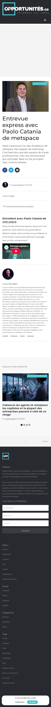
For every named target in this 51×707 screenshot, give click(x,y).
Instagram (30, 336)
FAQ (3, 564)
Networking (6, 653)
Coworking (29, 206)
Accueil (4, 549)
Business (22, 206)
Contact (5, 569)
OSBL (4, 648)
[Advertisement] (25, 50)
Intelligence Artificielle (37, 376)
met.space (9, 221)
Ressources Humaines (10, 673)
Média (12, 196)
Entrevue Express (39, 83)
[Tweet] (11, 170)
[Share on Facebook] (4, 170)
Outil (4, 663)
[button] (45, 20)
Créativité (5, 643)
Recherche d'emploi (9, 579)
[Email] (17, 170)
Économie (5, 678)
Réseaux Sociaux (8, 668)
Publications (6, 554)
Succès (4, 638)
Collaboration (7, 574)
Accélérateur (6, 658)
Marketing (5, 622)
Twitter (22, 336)
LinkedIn (5, 336)
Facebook (14, 336)
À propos (5, 559)
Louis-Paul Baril (18, 185)
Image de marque (8, 683)
